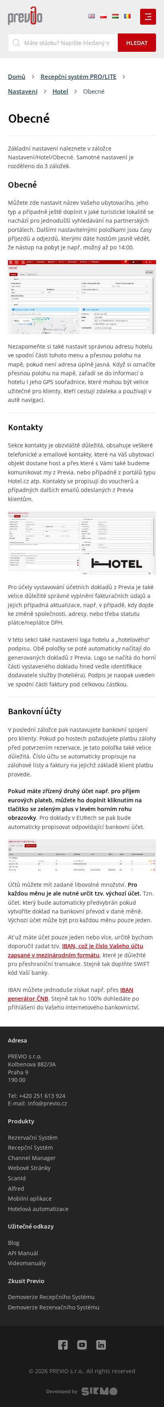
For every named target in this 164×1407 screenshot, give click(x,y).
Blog (14, 1242)
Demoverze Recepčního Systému (51, 1297)
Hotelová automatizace (38, 1209)
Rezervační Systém (33, 1137)
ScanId (17, 1178)
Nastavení (22, 91)
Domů (16, 76)
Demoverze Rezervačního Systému (54, 1307)
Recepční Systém (30, 1147)
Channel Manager (32, 1158)
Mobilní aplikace (30, 1198)
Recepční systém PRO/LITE (78, 76)
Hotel (60, 91)
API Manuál (23, 1253)
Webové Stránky (29, 1168)
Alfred (16, 1188)
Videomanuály (27, 1263)
